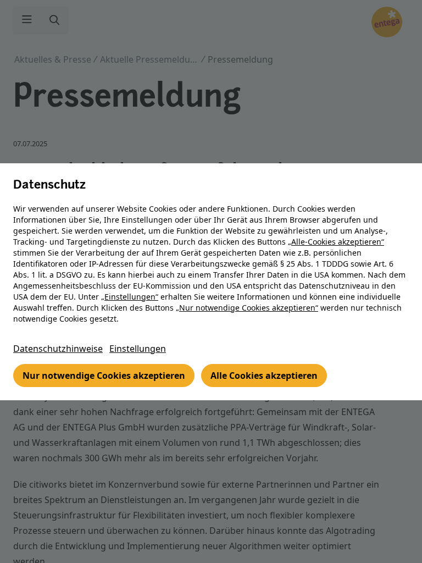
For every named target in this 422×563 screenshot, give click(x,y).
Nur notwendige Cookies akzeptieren (104, 375)
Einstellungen (137, 349)
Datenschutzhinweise (58, 349)
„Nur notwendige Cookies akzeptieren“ (247, 307)
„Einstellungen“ (129, 296)
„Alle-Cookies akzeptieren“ (336, 241)
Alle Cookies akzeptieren (264, 375)
